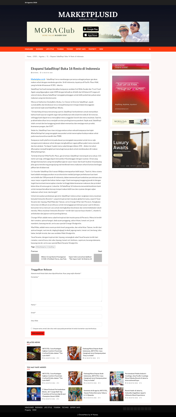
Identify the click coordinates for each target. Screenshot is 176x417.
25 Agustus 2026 (132, 383)
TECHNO (70, 49)
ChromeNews (83, 415)
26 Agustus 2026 (49, 358)
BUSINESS (39, 49)
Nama (33, 305)
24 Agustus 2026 (49, 399)
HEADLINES (29, 49)
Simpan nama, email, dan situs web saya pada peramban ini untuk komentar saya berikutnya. (64, 328)
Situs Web (34, 321)
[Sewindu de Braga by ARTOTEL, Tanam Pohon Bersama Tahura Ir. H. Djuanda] (75, 394)
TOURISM (60, 49)
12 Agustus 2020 (47, 73)
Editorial (35, 73)
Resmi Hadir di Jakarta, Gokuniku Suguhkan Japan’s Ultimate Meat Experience (135, 392)
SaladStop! (51, 247)
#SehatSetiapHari (41, 247)
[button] (150, 49)
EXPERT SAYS (81, 49)
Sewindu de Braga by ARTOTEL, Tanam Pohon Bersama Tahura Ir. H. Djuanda (96, 392)
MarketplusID (88, 14)
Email (33, 313)
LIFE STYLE (50, 49)
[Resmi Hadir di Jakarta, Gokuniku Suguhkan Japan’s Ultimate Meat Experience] (117, 394)
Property (92, 49)
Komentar (35, 277)
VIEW (101, 49)
